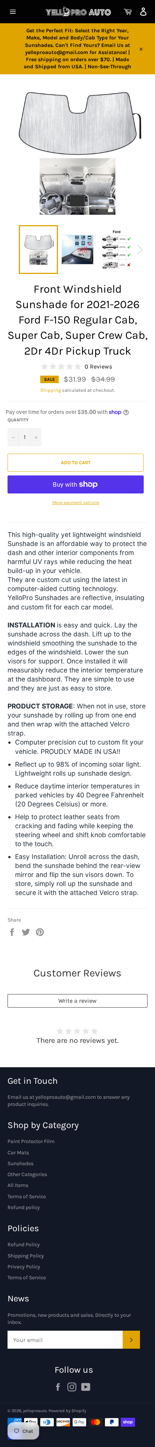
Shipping (50, 390)
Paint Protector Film (31, 1141)
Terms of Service (27, 1196)
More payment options (75, 502)
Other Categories (27, 1174)
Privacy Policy (24, 1266)
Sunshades (20, 1163)
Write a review (77, 1000)
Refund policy (24, 1207)
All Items (18, 1185)
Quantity (18, 420)
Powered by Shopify (67, 1410)
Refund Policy (24, 1244)
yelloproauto (35, 1410)
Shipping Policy (26, 1256)
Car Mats (18, 1152)
